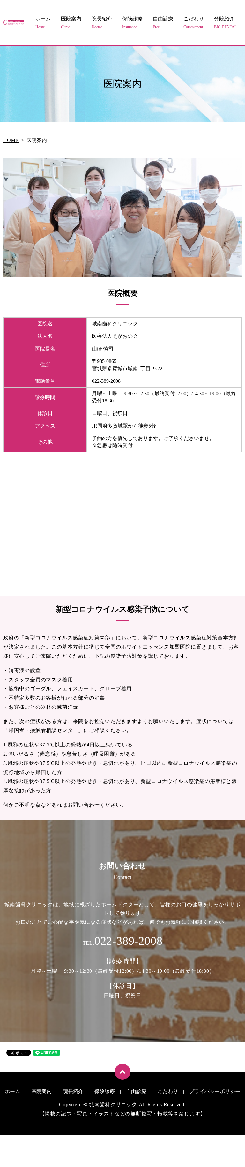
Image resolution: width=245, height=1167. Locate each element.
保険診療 (132, 22)
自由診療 (163, 22)
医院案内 (71, 22)
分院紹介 (225, 22)
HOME (11, 140)
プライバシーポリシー (214, 1091)
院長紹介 (102, 22)
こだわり (193, 22)
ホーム (43, 22)
